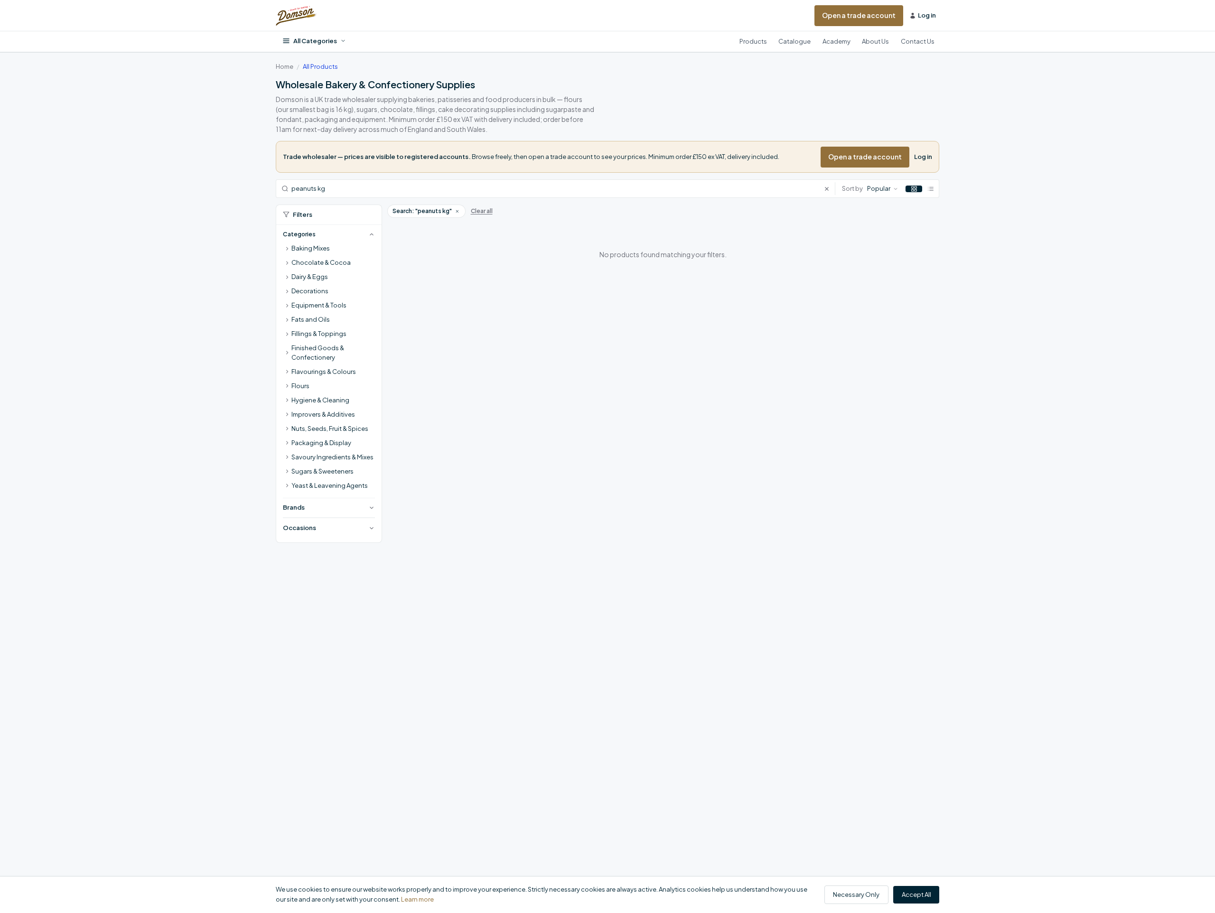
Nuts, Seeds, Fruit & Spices (329, 428)
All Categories (315, 41)
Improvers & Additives (323, 414)
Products (753, 41)
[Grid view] (914, 189)
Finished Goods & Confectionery (317, 352)
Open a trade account (859, 15)
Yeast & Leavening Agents (329, 485)
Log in (923, 156)
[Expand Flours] (287, 386)
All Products (320, 66)
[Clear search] (829, 188)
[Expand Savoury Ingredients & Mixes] (287, 457)
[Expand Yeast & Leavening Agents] (287, 486)
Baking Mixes (310, 248)
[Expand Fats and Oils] (287, 320)
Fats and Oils (310, 319)
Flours (300, 386)
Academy (836, 41)
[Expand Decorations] (287, 291)
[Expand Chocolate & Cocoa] (287, 263)
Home (284, 66)
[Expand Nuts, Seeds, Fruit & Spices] (287, 429)
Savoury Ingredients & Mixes (332, 457)
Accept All (916, 894)
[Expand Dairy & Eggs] (287, 277)
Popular (878, 188)
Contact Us (918, 41)
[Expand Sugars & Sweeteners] (287, 471)
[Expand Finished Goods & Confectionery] (287, 353)
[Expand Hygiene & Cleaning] (287, 400)
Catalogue (794, 41)
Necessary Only (856, 894)
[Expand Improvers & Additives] (287, 414)
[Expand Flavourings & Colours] (287, 372)
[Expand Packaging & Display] (287, 443)
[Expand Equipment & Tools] (287, 305)
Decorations (309, 291)
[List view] (930, 189)
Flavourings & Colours (323, 371)
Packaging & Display (321, 443)
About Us (875, 41)
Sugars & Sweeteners (322, 471)
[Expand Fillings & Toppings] (287, 334)
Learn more (417, 899)
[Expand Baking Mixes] (287, 248)
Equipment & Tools (318, 305)
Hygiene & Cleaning (320, 400)
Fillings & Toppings (318, 333)
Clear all (482, 210)
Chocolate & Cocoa (321, 262)
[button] (457, 211)
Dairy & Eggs (309, 276)
